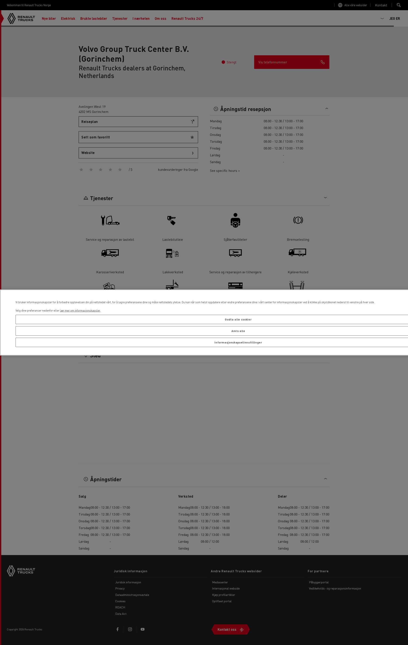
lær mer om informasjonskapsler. (80, 310)
